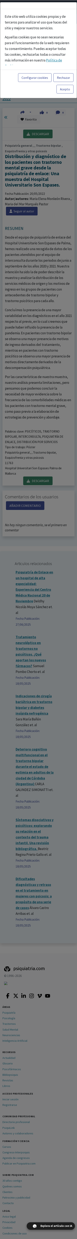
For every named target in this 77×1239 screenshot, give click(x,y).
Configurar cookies (35, 78)
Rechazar (63, 78)
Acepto (65, 89)
